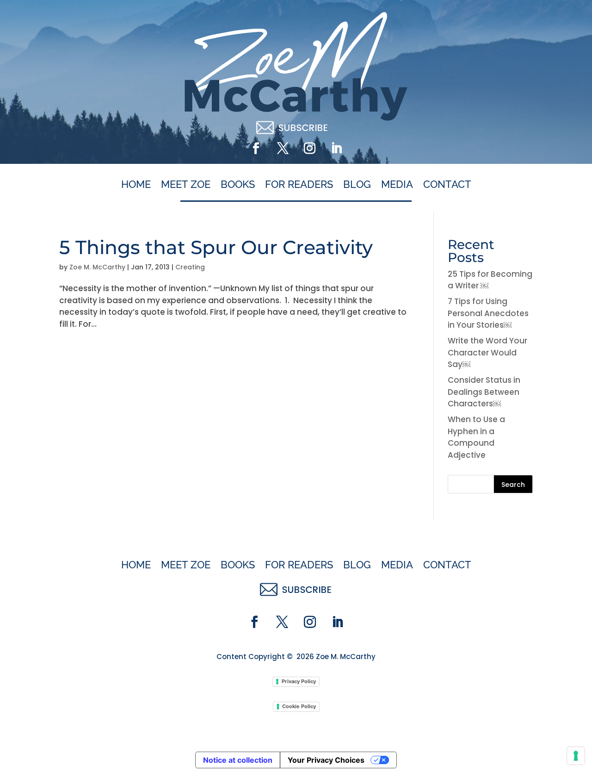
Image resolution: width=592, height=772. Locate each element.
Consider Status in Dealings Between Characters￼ (484, 391)
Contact (447, 184)
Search (513, 484)
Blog (357, 184)
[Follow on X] (282, 148)
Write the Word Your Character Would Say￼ (487, 352)
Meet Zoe (185, 184)
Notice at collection (237, 760)
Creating (190, 267)
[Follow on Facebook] (255, 148)
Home (136, 184)
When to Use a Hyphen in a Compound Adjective (476, 437)
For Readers (299, 184)
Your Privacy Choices (326, 760)
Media (397, 184)
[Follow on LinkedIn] (336, 148)
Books (238, 184)
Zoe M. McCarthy (97, 267)
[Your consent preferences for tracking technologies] (576, 756)
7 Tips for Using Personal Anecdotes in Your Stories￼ (488, 313)
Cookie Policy (299, 706)
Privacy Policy (299, 681)
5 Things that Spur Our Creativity (216, 247)
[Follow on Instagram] (309, 148)
